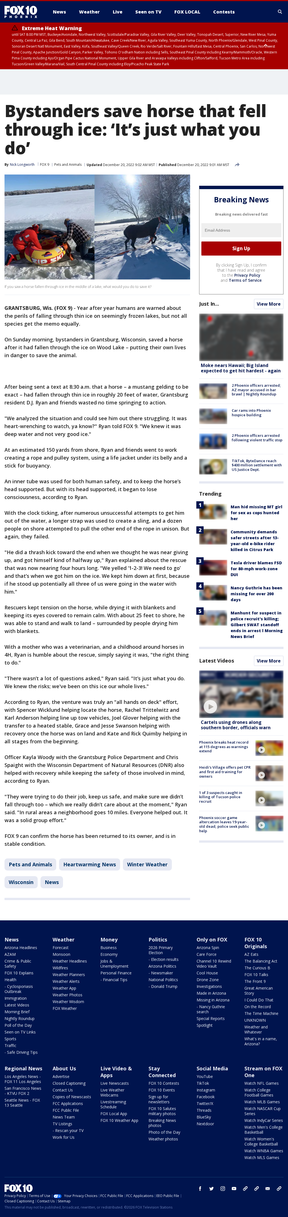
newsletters (279, 1188)
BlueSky (204, 1117)
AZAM (10, 954)
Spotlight (205, 1025)
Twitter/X (205, 1103)
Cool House (207, 973)
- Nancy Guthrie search (211, 1009)
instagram (222, 1188)
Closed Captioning (69, 1083)
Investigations (209, 986)
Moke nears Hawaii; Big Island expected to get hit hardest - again (241, 368)
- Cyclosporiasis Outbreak (18, 989)
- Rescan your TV (68, 1130)
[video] (241, 694)
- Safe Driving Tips (21, 1052)
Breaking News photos (162, 1123)
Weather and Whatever (256, 1029)
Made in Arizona (211, 993)
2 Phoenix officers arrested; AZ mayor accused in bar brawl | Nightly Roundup (256, 390)
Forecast (61, 947)
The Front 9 (255, 981)
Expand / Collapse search (280, 12)
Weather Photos (67, 994)
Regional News (23, 1068)
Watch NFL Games (261, 1083)
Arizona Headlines (20, 947)
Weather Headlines (70, 961)
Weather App (64, 988)
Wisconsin (21, 882)
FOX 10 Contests (163, 1083)
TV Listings (62, 1123)
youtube (234, 1188)
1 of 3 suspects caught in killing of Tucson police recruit (220, 797)
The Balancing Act (260, 961)
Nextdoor (205, 1123)
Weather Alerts (66, 981)
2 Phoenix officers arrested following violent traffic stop (257, 437)
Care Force (207, 954)
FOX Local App (113, 1113)
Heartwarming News (89, 864)
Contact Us (63, 1090)
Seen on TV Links (20, 1032)
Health (10, 979)
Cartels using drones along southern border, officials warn (236, 725)
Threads (204, 1110)
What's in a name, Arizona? (260, 1041)
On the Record (257, 1006)
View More (269, 304)
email (267, 1188)
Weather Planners (69, 974)
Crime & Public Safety (17, 963)
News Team (64, 1117)
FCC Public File (66, 1110)
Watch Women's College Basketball (261, 1141)
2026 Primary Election (160, 950)
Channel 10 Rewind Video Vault (214, 963)
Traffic (10, 1045)
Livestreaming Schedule (113, 1104)
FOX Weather (65, 1008)
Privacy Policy (247, 275)
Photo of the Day (164, 1132)
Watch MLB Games (262, 1101)
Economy (109, 954)
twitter (211, 1188)
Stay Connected (162, 1072)
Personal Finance (116, 973)
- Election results (163, 959)
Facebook (206, 1096)
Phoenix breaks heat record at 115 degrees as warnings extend (224, 746)
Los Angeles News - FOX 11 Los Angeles (22, 1079)
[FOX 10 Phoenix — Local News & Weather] (23, 12)
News (52, 882)
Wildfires (60, 967)
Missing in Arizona (213, 1000)
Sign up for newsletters (159, 1099)
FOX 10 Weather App (119, 1120)
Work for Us (64, 1137)
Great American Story (258, 990)
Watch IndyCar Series (263, 1120)
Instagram (206, 1090)
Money (109, 939)
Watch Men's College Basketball (263, 1129)
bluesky (256, 1188)
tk (245, 1188)
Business (108, 947)
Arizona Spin (208, 947)
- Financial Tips (113, 979)
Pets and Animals (68, 164)
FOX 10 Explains (18, 973)
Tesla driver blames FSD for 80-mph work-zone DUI (256, 568)
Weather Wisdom (68, 1001)
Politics (157, 939)
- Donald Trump (162, 986)
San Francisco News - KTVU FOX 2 (22, 1091)
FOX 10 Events (161, 1090)
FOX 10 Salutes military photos (162, 1111)
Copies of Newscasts (72, 1096)
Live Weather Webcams (112, 1092)
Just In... (209, 303)
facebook (200, 1188)
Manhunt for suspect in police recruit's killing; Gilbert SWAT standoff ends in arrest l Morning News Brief (257, 624)
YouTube (205, 1076)
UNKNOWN (255, 1020)
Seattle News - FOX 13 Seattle (22, 1102)
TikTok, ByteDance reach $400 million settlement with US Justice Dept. (257, 465)
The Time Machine (261, 1013)
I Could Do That (258, 1000)
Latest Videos (216, 660)
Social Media (212, 1068)
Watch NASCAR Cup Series (262, 1111)
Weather (64, 939)
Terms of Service (245, 280)
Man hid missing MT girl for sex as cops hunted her (256, 512)
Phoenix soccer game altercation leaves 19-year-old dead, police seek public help (224, 824)
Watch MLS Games (261, 1157)
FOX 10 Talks (256, 974)
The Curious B (257, 967)
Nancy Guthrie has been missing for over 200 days (256, 593)
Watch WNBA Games (263, 1150)
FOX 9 (44, 164)
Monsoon (61, 954)
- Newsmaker (160, 973)
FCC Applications (68, 1103)
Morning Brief (17, 1011)
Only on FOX (212, 939)
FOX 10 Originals (255, 943)
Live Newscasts (114, 1083)
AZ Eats (251, 954)
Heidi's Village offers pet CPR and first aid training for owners (225, 771)
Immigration (15, 998)
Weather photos (163, 1139)
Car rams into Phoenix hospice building (251, 412)
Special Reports (211, 1018)
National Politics (163, 979)
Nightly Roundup (19, 1018)
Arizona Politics (162, 966)
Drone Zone (208, 979)
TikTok (203, 1083)
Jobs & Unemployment (114, 963)
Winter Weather (147, 864)
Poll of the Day (18, 1025)
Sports (10, 1038)
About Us (64, 1068)
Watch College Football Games (258, 1092)
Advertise (61, 1076)
